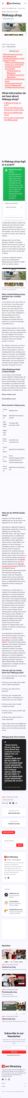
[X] (5, 877)
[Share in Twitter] (7, 803)
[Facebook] (8, 877)
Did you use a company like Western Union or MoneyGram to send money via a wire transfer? (12, 697)
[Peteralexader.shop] (14, 980)
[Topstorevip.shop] (14, 1007)
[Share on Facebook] (10, 803)
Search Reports (9, 840)
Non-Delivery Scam (11, 8)
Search (20, 845)
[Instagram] (9, 1079)
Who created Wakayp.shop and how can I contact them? (14, 109)
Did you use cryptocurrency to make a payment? (12, 718)
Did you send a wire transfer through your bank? (11, 705)
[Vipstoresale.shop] (14, 812)
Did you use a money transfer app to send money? (13, 712)
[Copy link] (16, 803)
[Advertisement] (14, 142)
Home (3, 8)
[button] (3, 3)
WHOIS (22, 560)
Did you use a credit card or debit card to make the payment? (13, 683)
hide (17, 51)
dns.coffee (5, 640)
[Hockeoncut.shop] (14, 822)
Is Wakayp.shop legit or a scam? (13, 58)
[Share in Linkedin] (13, 803)
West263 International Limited (13, 565)
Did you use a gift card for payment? (11, 690)
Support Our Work (9, 60)
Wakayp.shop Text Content (14, 87)
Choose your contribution (11, 203)
